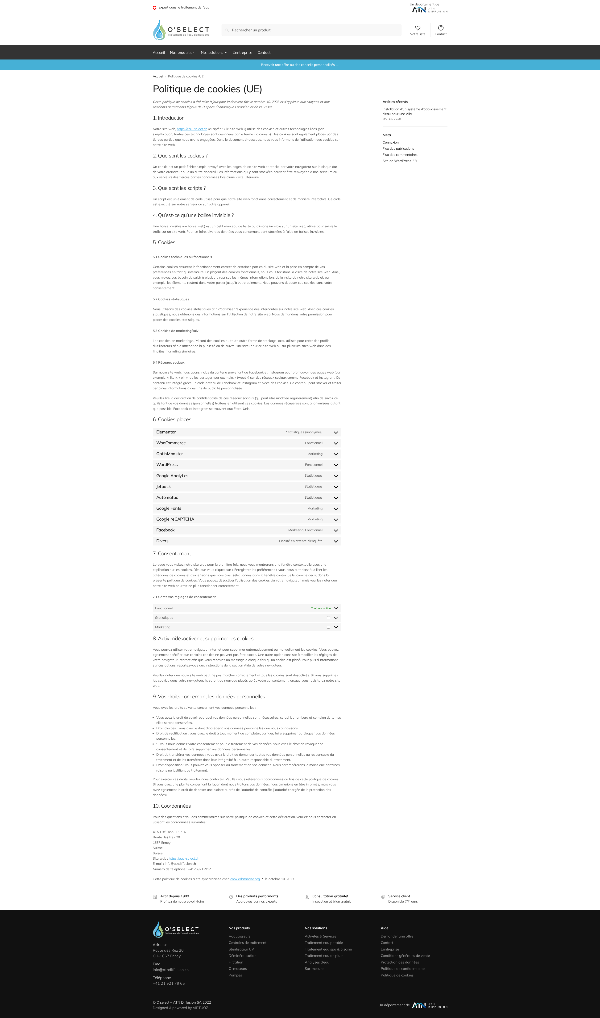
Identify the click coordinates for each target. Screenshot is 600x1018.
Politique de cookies (397, 975)
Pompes (235, 975)
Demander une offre (397, 936)
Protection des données (400, 962)
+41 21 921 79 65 (169, 983)
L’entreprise (390, 949)
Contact (441, 34)
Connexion (391, 142)
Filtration (236, 962)
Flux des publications (398, 148)
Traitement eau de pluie (324, 955)
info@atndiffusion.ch (171, 969)
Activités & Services (320, 936)
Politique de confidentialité (403, 968)
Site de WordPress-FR (400, 161)
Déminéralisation (243, 955)
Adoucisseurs (239, 936)
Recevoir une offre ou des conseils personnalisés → (300, 65)
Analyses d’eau (317, 962)
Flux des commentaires (400, 155)
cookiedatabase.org (245, 879)
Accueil (158, 76)
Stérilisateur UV (241, 949)
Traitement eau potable (324, 942)
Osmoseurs (238, 968)
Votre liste (418, 34)
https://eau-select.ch (192, 129)
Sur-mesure (314, 968)
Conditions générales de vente (405, 955)
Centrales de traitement (247, 942)
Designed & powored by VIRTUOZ (180, 1007)
